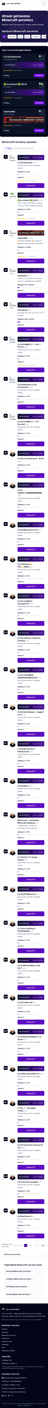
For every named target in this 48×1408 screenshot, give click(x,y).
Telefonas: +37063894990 (12, 1381)
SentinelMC (25, 238)
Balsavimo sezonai (9, 1335)
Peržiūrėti (39, 75)
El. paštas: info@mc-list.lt (11, 1385)
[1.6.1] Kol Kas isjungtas (29, 1182)
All (4, 37)
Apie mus (5, 1332)
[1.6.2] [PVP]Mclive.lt (29, 894)
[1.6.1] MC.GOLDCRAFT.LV (30, 1074)
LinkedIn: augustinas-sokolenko (13, 1388)
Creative (36, 37)
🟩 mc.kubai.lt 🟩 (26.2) (30, 200)
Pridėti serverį (7, 1341)
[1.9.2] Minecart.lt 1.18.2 (30, 530)
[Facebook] (9, 1395)
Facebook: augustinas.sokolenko (14, 1392)
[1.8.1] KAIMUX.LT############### (30, 493)
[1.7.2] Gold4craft (27, 1002)
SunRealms (24, 276)
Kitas (43, 1245)
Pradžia (4, 1329)
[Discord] (3, 1395)
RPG (27, 37)
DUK (3, 1348)
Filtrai (9, 148)
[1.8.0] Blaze (25, 786)
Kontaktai (5, 1344)
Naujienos (5, 1338)
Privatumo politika (8, 1351)
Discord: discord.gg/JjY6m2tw (15, 1378)
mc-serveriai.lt (13, 3)
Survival (12, 37)
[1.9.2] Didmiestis (27, 163)
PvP (20, 37)
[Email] (12, 1395)
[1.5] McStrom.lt (26, 1216)
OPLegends (24, 310)
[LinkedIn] (6, 1395)
